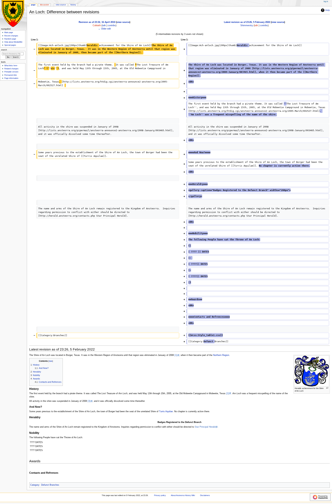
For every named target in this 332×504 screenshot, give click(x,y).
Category (34, 485)
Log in (326, 1)
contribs (112, 25)
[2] (227, 393)
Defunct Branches (50, 485)
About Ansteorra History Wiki (183, 495)
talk (104, 25)
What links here (10, 65)
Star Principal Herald (205, 427)
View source (61, 5)
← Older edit (104, 29)
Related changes (11, 69)
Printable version (11, 72)
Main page (8, 32)
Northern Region (221, 355)
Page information (11, 78)
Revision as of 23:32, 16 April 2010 (97, 22)
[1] (175, 355)
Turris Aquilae (166, 411)
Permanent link (10, 75)
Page (33, 5)
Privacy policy (160, 495)
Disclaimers (205, 495)
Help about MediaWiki (13, 42)
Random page (10, 39)
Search (4, 50)
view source (123, 22)
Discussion (44, 5)
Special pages (10, 45)
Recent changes (11, 36)
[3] (89, 401)
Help (327, 10)
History (73, 5)
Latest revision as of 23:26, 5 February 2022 (247, 22)
